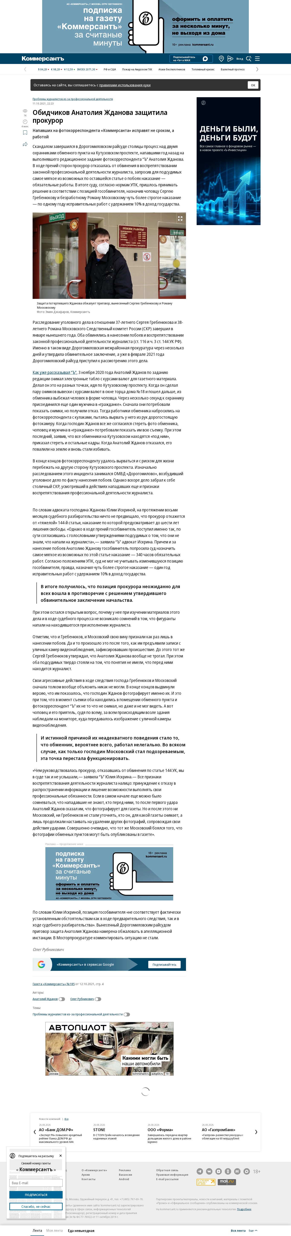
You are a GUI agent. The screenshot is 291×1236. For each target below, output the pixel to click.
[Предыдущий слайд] (34, 1132)
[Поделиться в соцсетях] (25, 144)
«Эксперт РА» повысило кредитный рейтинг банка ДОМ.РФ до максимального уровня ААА (60, 1138)
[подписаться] (63, 999)
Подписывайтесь (164, 964)
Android (124, 1179)
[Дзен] (218, 1171)
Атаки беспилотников (171, 69)
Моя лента (54, 1230)
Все (66, 1118)
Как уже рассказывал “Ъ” (54, 372)
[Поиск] (249, 58)
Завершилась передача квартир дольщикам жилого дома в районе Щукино (169, 1138)
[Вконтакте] (209, 1171)
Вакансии (125, 1175)
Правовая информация (172, 1175)
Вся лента (238, 1230)
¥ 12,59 (68, 69)
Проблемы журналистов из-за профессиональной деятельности (73, 99)
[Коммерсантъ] (43, 59)
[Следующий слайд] (256, 1132)
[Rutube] (237, 1171)
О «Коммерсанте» (94, 1170)
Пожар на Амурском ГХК (137, 69)
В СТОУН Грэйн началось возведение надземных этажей (116, 1136)
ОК (253, 85)
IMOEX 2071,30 (86, 69)
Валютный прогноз (233, 69)
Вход (239, 59)
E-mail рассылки (167, 1179)
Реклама (125, 1170)
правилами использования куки (125, 84)
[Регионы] (221, 58)
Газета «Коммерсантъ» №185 (54, 984)
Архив (86, 1175)
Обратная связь (167, 1170)
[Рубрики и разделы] (257, 58)
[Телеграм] (200, 1171)
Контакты (88, 1179)
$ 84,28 (42, 69)
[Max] (246, 1171)
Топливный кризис (203, 69)
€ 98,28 (55, 69)
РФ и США (110, 69)
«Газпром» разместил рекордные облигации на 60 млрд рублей (222, 1136)
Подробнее (244, 1209)
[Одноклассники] (228, 1171)
